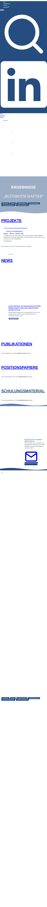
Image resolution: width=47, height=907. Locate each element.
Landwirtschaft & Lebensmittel (14, 137)
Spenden (5, 5)
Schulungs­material (23, 391)
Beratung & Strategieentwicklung (15, 147)
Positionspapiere (10, 161)
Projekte (11, 220)
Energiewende (9, 135)
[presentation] (25, 274)
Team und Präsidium (10, 125)
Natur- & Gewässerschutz (12, 138)
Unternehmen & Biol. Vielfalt (38, 571)
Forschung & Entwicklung (12, 145)
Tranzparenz (15, 687)
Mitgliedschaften (10, 128)
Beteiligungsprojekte (11, 149)
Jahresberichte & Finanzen (22, 573)
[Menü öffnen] (1, 174)
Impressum (2, 687)
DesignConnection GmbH (10, 688)
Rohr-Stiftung (9, 130)
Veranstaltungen (8, 712)
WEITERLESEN (14, 318)
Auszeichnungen (10, 152)
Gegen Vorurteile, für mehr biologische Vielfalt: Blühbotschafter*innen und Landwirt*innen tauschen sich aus (24, 308)
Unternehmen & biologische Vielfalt (15, 140)
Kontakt (2, 10)
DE (5, 112)
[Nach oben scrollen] (1, 702)
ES (3, 112)
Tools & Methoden (21, 414)
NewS (7, 260)
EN (1, 112)
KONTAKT (2, 567)
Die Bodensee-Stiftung (11, 122)
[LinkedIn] (24, 110)
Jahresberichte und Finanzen (13, 127)
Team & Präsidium (20, 571)
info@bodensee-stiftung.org (6, 574)
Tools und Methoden (11, 157)
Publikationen (9, 156)
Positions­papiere (19, 367)
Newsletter (5, 7)
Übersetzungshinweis (24, 687)
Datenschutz (8, 687)
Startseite (7, 709)
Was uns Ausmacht (20, 570)
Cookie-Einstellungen (34, 687)
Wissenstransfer (10, 144)
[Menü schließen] (0, 706)
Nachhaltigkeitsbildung (12, 150)
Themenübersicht (10, 134)
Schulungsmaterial (11, 159)
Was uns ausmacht (10, 123)
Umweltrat (18, 577)
